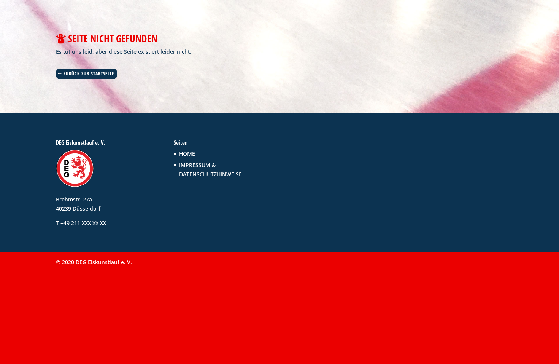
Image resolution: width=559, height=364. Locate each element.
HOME (187, 153)
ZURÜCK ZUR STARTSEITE (89, 73)
